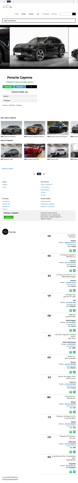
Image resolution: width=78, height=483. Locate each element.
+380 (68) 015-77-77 (70, 242)
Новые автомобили (46, 184)
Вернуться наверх (7, 168)
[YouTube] (71, 230)
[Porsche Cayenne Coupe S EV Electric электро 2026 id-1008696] (58, 134)
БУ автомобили (45, 187)
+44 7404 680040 (71, 322)
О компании (5, 201)
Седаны (43, 195)
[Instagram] (67, 230)
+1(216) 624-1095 (71, 302)
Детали (6, 96)
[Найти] (74, 14)
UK (4, 1)
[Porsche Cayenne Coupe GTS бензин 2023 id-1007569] (34, 157)
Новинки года (6, 204)
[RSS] (75, 230)
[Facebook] (63, 230)
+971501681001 (71, 344)
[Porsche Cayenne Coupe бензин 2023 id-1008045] (11, 157)
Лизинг (4, 187)
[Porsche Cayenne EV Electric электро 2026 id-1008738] (11, 134)
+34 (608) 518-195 (70, 282)
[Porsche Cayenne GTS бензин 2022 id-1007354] (58, 157)
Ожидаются (5, 206)
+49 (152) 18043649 (70, 262)
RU (8, 1)
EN (13, 1)
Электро (43, 192)
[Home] (8, 6)
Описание (7, 100)
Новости (4, 209)
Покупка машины (46, 201)
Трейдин (4, 184)
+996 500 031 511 (71, 465)
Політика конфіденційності (10, 479)
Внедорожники (45, 190)
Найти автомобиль (10, 21)
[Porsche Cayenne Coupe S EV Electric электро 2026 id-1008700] (34, 134)
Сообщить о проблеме (47, 206)
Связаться (8, 217)
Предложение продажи (47, 204)
